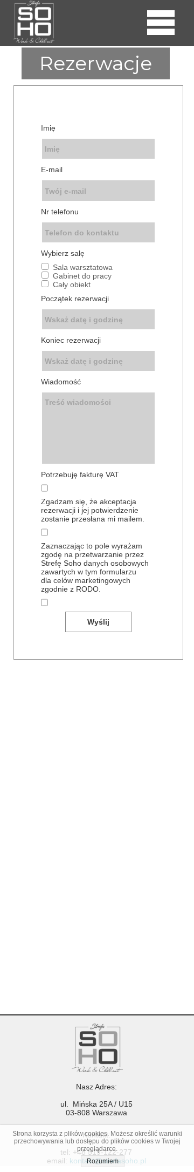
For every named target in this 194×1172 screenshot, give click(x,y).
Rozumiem (103, 1161)
